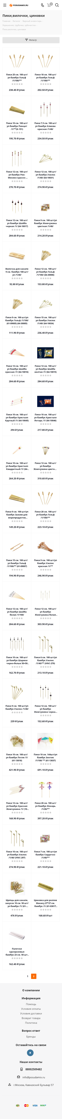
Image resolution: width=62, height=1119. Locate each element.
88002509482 (33, 1069)
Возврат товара (31, 1018)
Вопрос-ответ (31, 1031)
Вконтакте (30, 1052)
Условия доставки (31, 1013)
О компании (31, 990)
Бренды (31, 1036)
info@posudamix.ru (33, 1077)
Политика (31, 1022)
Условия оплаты (31, 1008)
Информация (31, 998)
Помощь (31, 1004)
